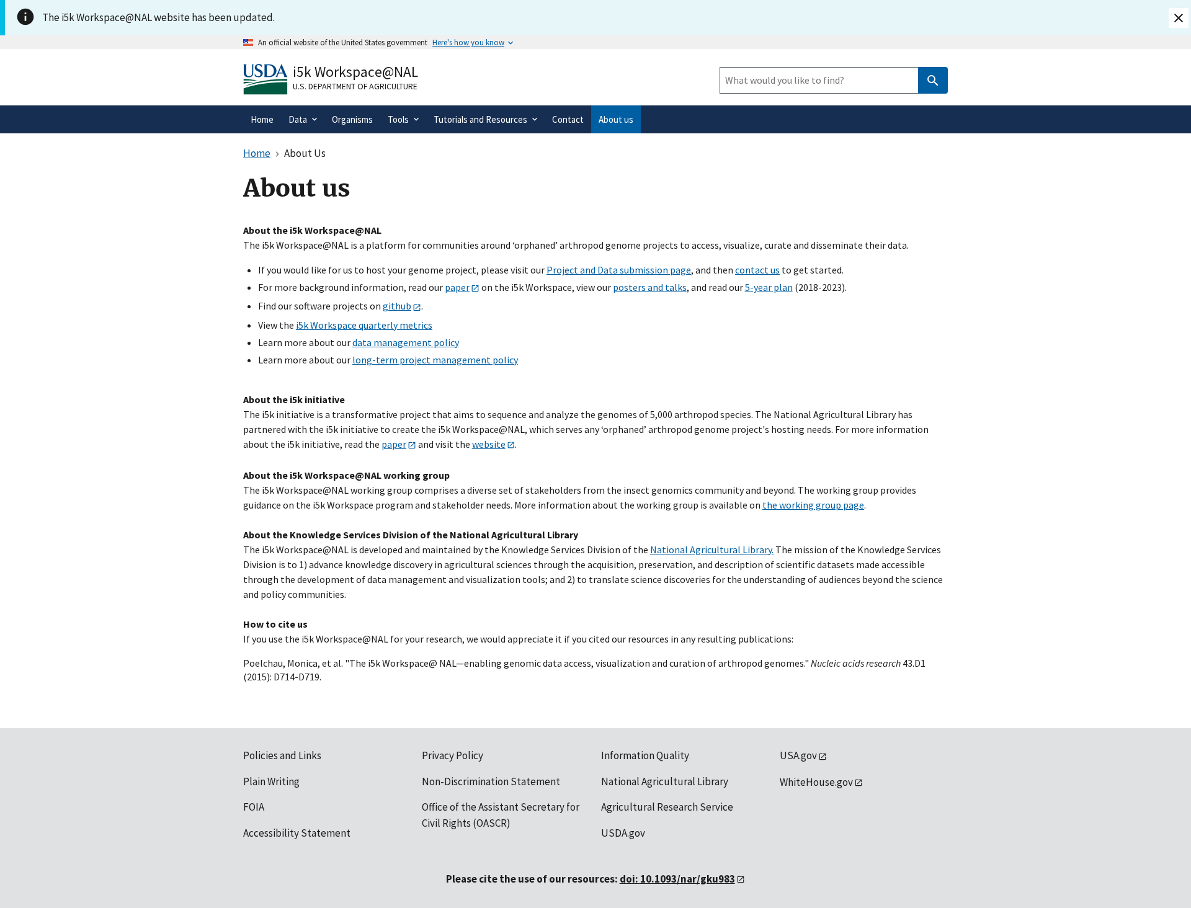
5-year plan (769, 287)
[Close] (1179, 18)
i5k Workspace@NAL (355, 72)
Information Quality (645, 755)
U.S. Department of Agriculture (355, 86)
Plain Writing (271, 781)
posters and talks (650, 287)
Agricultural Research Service (667, 807)
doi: (677, 879)
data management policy (405, 342)
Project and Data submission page (618, 270)
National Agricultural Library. (712, 549)
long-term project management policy (435, 360)
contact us (757, 270)
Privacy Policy (452, 755)
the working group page (813, 505)
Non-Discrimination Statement (491, 781)
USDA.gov (623, 833)
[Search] (933, 80)
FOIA (253, 807)
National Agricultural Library (664, 781)
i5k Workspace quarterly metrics (364, 325)
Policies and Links (282, 755)
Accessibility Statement (296, 833)
